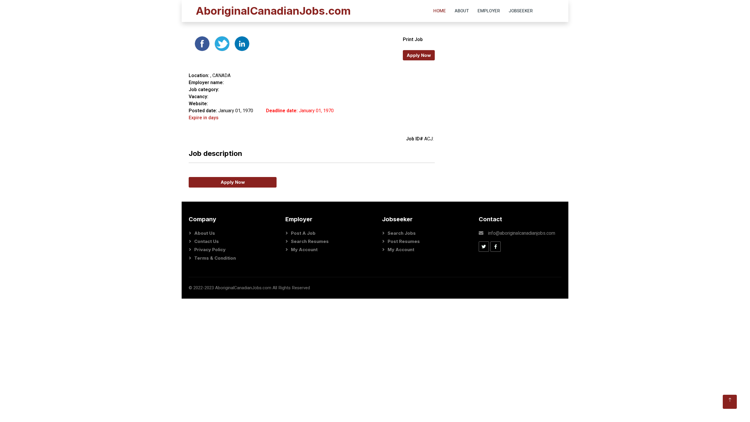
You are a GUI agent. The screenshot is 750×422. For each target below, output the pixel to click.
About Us (204, 233)
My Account (304, 249)
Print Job (413, 39)
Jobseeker (521, 11)
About (462, 11)
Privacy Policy (210, 249)
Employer (489, 11)
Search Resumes (310, 241)
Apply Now (419, 55)
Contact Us (206, 241)
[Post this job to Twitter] (222, 43)
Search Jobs (402, 233)
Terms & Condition (215, 258)
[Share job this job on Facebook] (203, 43)
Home (439, 11)
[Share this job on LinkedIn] (242, 43)
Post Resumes (404, 241)
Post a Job (303, 233)
